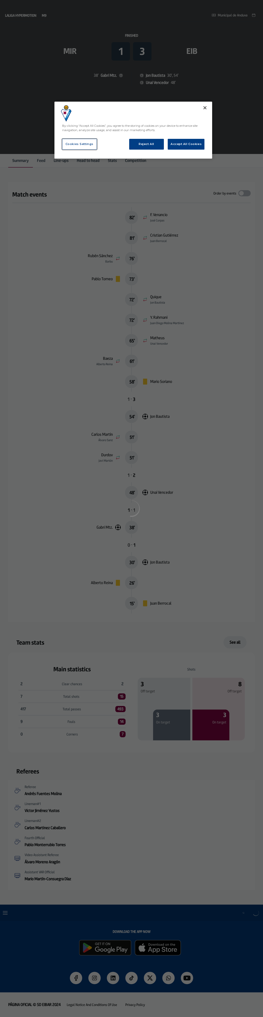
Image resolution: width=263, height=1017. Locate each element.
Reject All (146, 144)
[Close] (205, 107)
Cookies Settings (79, 144)
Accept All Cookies (186, 144)
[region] (133, 130)
